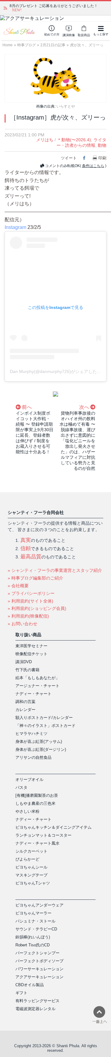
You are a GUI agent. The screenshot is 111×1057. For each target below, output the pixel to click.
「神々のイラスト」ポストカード (45, 725)
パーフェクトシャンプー (37, 953)
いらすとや (65, 106)
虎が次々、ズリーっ (86, 45)
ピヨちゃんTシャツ (32, 883)
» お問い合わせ (22, 623)
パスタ (21, 787)
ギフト (21, 992)
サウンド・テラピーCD (36, 929)
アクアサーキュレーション (39, 977)
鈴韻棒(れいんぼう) (32, 937)
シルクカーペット (31, 851)
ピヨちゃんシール (31, 867)
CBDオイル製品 (29, 985)
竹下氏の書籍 (27, 669)
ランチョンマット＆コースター (43, 835)
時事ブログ (26, 45)
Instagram (15, 227)
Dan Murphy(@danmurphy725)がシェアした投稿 (57, 371)
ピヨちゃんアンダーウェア (39, 905)
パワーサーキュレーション (39, 969)
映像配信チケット (31, 654)
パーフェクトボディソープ (39, 961)
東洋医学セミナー (31, 646)
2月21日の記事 (52, 45)
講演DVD (23, 662)
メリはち (44, 139)
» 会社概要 (18, 585)
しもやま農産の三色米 (35, 803)
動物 (102, 145)
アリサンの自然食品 (33, 757)
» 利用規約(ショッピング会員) (37, 608)
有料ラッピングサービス (37, 1000)
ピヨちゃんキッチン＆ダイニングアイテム (53, 827)
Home (7, 45)
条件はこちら (93, 166)
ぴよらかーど (27, 859)
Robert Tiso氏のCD (32, 945)
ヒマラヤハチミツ (31, 733)
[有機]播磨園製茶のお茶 (36, 795)
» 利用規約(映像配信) (28, 616)
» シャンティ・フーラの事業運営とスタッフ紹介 (55, 570)
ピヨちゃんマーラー (33, 913)
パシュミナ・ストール (35, 921)
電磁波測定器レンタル (35, 1008)
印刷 (102, 158)
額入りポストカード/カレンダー (44, 717)
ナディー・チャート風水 (37, 843)
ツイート (69, 158)
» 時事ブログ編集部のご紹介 (35, 578)
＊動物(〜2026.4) (74, 139)
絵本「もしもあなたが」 (37, 677)
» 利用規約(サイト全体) (30, 601)
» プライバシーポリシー (31, 593)
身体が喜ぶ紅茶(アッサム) (38, 741)
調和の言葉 (25, 701)
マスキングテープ (31, 875)
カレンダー (25, 709)
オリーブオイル (29, 779)
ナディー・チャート (33, 693)
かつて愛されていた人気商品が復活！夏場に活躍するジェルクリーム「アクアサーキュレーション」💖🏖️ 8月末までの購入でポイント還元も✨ (58, 8)
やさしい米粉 (27, 811)
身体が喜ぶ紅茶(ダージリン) (40, 749)
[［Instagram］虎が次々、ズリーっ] (55, 78)
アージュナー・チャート (37, 685)
